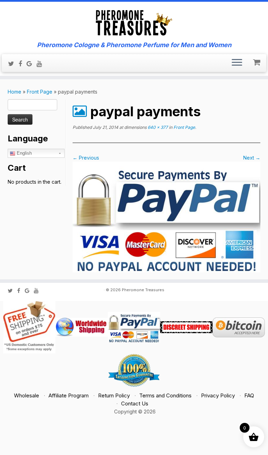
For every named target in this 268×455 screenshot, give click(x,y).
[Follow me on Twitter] (13, 63)
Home (14, 92)
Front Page (39, 92)
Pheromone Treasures (143, 289)
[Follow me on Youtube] (42, 63)
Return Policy (114, 395)
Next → (251, 158)
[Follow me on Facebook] (22, 63)
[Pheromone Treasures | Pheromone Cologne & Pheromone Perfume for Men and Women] (134, 21)
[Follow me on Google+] (32, 63)
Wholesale (26, 395)
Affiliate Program (69, 395)
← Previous (86, 158)
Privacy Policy (218, 395)
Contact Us (134, 403)
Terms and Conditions (165, 395)
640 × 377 (157, 127)
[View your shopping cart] (257, 61)
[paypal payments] (166, 216)
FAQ (249, 395)
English (23, 153)
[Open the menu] (237, 63)
